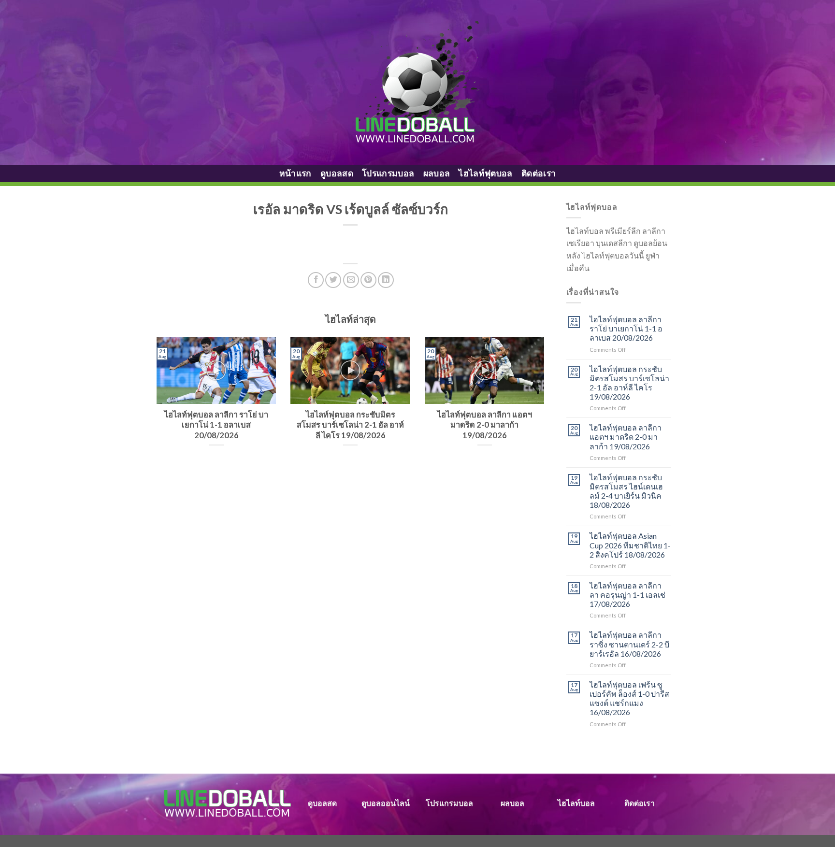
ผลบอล (436, 173)
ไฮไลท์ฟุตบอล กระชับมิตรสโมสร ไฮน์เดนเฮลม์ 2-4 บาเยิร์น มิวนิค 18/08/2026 (626, 491)
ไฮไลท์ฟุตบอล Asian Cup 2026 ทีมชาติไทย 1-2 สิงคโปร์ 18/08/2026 (630, 545)
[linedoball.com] (417, 82)
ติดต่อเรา (538, 173)
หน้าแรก (295, 173)
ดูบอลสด (336, 173)
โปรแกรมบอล (388, 173)
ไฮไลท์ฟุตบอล (486, 173)
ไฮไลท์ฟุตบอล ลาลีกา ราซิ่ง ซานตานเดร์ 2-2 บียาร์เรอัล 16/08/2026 (629, 644)
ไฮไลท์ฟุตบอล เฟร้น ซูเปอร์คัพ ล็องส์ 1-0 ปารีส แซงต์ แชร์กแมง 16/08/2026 (629, 698)
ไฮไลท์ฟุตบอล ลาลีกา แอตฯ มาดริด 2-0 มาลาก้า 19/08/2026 (626, 436)
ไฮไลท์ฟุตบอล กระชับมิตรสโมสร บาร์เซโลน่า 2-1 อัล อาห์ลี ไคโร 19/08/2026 (629, 383)
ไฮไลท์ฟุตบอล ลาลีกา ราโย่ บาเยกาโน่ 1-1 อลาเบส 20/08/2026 (626, 328)
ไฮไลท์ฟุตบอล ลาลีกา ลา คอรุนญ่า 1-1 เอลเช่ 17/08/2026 (627, 594)
